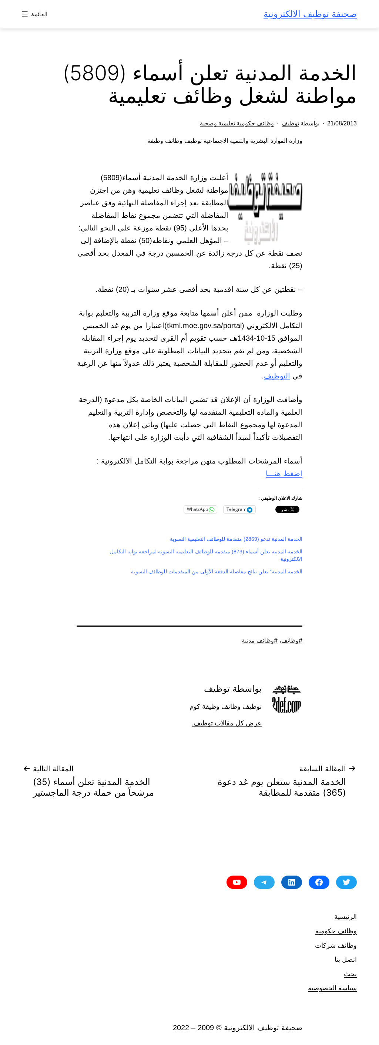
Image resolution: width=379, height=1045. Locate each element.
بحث (350, 974)
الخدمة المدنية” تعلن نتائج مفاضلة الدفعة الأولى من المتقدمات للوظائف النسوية (216, 571)
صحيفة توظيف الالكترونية (310, 14)
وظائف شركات (336, 945)
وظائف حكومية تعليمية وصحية (237, 123)
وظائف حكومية (336, 931)
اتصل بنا (346, 959)
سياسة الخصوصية (332, 988)
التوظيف (277, 376)
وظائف (290, 640)
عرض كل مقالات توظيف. (227, 723)
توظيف (290, 123)
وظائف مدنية (258, 640)
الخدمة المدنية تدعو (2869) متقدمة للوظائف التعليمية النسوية (236, 539)
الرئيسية (345, 916)
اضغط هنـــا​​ (284, 473)
